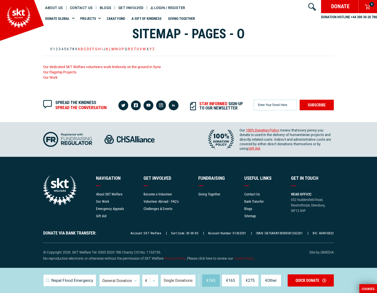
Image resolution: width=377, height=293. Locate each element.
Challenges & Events (158, 209)
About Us (54, 8)
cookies (368, 289)
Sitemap (250, 216)
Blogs (105, 8)
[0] (366, 6)
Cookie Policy (244, 258)
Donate (340, 6)
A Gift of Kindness (147, 18)
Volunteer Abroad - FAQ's (161, 201)
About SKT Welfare (109, 194)
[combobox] (69, 280)
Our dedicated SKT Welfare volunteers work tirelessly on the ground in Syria (102, 67)
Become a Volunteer (158, 194)
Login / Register (169, 8)
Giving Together (181, 18)
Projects (88, 18)
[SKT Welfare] (22, 40)
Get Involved (131, 8)
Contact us (81, 8)
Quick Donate (308, 280)
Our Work (50, 77)
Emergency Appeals (110, 209)
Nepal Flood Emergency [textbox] (72, 280)
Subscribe (317, 105)
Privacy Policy (175, 258)
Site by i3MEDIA (321, 252)
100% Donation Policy (262, 130)
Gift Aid (254, 148)
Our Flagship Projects (60, 72)
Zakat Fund (116, 18)
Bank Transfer (254, 201)
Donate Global (57, 18)
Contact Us (252, 194)
